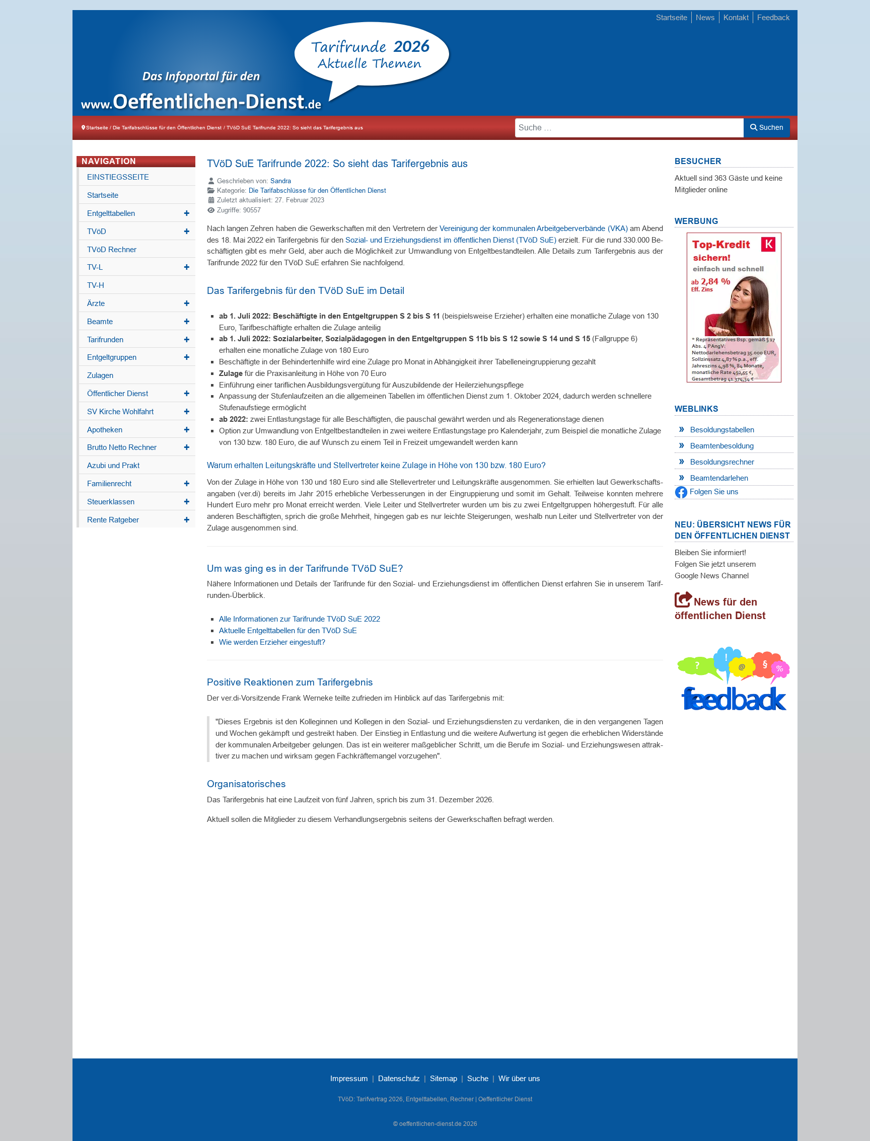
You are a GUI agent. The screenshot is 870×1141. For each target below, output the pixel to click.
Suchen (770, 127)
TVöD (138, 231)
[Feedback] (734, 681)
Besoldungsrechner (722, 462)
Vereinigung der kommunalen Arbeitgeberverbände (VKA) (534, 228)
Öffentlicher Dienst (138, 393)
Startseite (671, 17)
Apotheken (138, 429)
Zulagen (100, 375)
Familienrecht (138, 483)
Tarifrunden (138, 339)
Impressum (349, 1078)
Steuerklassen (138, 501)
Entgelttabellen (138, 213)
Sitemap (443, 1078)
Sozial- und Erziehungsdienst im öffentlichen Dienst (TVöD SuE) (450, 240)
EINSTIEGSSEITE (118, 177)
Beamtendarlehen (719, 478)
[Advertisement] (611, 64)
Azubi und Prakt (113, 465)
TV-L (138, 267)
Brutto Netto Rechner (138, 447)
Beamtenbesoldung (722, 445)
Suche (477, 1078)
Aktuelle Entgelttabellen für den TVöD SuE (288, 630)
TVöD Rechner (111, 249)
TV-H (95, 285)
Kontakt (736, 17)
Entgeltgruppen (138, 357)
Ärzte (138, 303)
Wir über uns (519, 1078)
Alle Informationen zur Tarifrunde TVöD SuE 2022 (299, 619)
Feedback (773, 17)
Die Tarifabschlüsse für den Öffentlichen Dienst (317, 190)
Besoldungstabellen (722, 429)
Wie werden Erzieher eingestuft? (272, 642)
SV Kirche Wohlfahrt (138, 411)
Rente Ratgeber (138, 519)
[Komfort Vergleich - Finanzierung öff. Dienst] (734, 307)
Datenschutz (399, 1078)
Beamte (138, 321)
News (705, 17)
